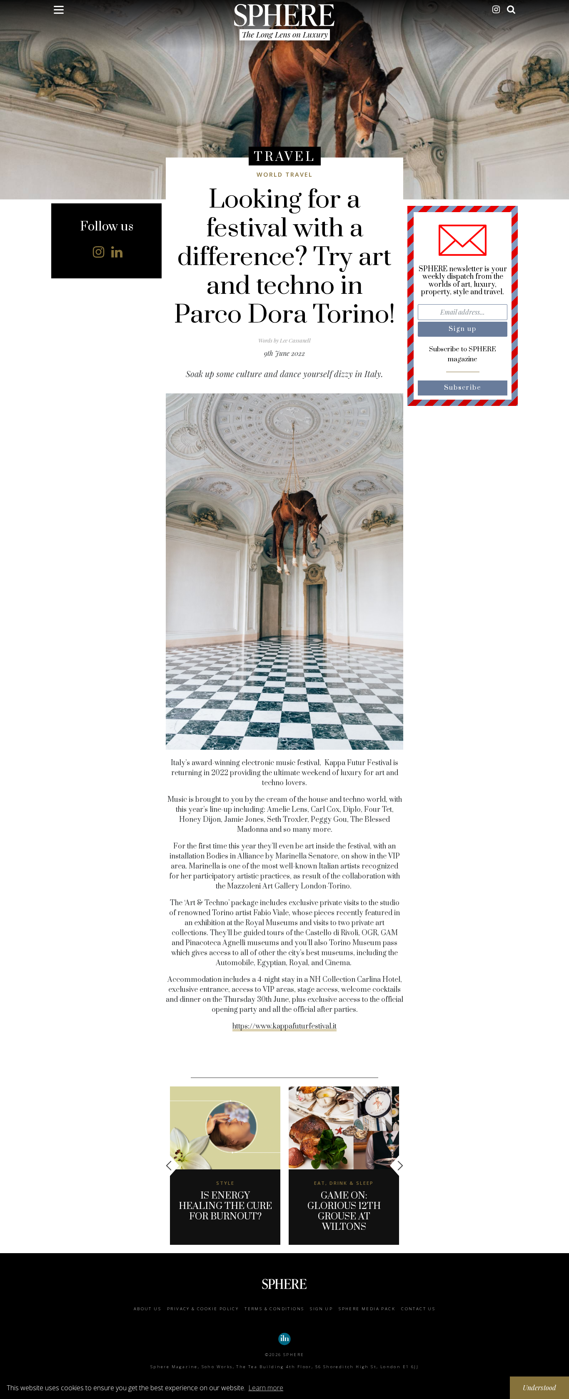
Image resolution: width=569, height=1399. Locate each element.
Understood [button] (540, 1387)
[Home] (284, 15)
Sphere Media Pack (367, 1308)
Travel (285, 157)
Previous (172, 1166)
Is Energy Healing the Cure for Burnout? (225, 1206)
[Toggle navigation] (58, 11)
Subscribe (463, 388)
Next (396, 1166)
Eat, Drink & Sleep (344, 1183)
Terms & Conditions (274, 1308)
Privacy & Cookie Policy (203, 1308)
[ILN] (284, 1339)
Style (225, 1183)
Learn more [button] (265, 1387)
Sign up (321, 1308)
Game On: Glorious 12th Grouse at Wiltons (344, 1211)
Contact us (418, 1308)
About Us (147, 1308)
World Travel (285, 174)
